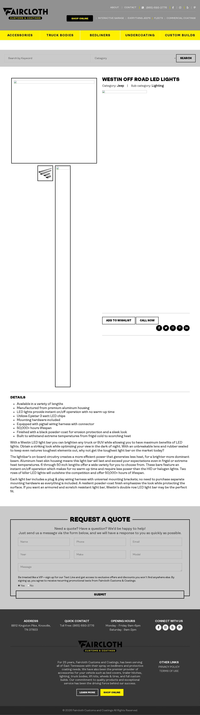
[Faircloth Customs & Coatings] (25, 13)
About (114, 7)
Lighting (158, 85)
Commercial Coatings (181, 18)
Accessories (20, 35)
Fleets (158, 18)
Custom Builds (180, 35)
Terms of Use (169, 671)
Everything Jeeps (139, 18)
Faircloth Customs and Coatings (93, 710)
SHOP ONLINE (79, 19)
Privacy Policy (169, 667)
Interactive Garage (111, 18)
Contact (130, 7)
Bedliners (100, 35)
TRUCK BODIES (60, 35)
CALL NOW (147, 320)
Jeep (120, 85)
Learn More (87, 692)
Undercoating (140, 35)
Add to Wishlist (118, 320)
